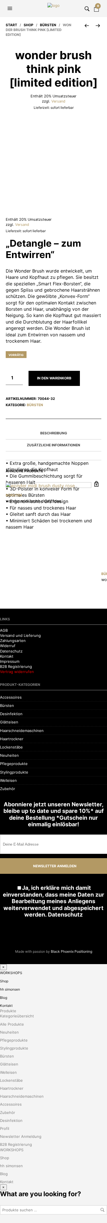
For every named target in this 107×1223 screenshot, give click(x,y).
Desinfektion (11, 1055)
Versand (58, 101)
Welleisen (8, 1122)
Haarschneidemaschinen (22, 1072)
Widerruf (7, 987)
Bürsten (48, 25)
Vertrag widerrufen (17, 1013)
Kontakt (6, 998)
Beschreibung (53, 433)
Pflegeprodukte (14, 1105)
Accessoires (11, 1039)
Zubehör (7, 1130)
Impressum (9, 1003)
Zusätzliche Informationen (53, 445)
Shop (28, 25)
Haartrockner (11, 1080)
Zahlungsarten (13, 982)
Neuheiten (9, 1097)
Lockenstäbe (11, 1089)
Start (11, 25)
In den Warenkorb (54, 378)
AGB (4, 972)
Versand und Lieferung (20, 977)
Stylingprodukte (14, 1114)
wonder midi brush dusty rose (33, 500)
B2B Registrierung (16, 1008)
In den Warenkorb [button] (96, 484)
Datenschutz (11, 993)
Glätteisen (9, 1064)
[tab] (53, 433)
